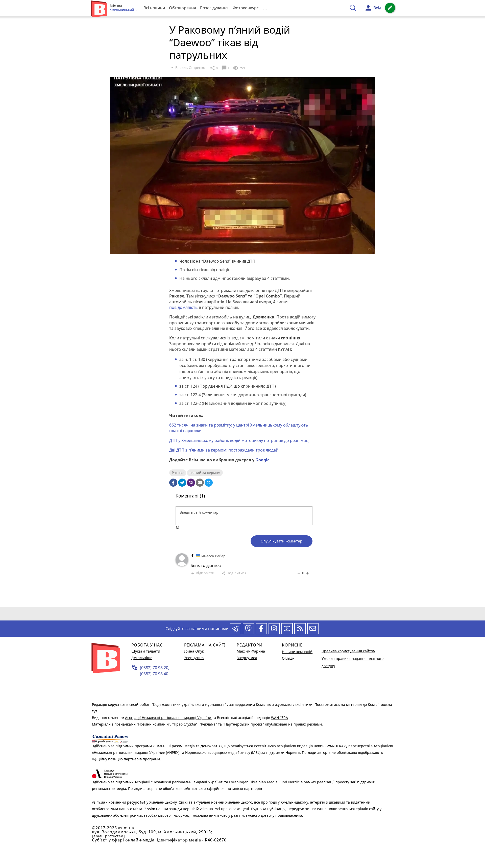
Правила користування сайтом (348, 651)
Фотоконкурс (246, 8)
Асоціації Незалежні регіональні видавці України (168, 717)
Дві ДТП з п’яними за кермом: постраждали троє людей (223, 450)
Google (262, 460)
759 (239, 68)
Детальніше (141, 657)
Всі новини (154, 8)
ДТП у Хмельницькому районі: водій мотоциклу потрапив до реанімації (239, 440)
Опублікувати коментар (281, 541)
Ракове (178, 472)
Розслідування (214, 8)
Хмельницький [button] (122, 10)
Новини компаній (297, 651)
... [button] (265, 8)
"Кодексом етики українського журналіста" (189, 704)
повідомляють (183, 307)
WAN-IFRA (279, 717)
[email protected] (108, 836)
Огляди (288, 658)
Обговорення (182, 8)
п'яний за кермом (204, 472)
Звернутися (194, 657)
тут (94, 711)
